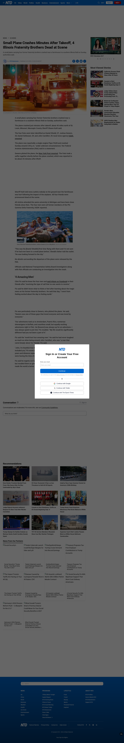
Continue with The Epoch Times (63, 392)
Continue (62, 371)
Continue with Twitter (63, 388)
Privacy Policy (79, 375)
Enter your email (45, 362)
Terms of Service (61, 375)
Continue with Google (64, 383)
